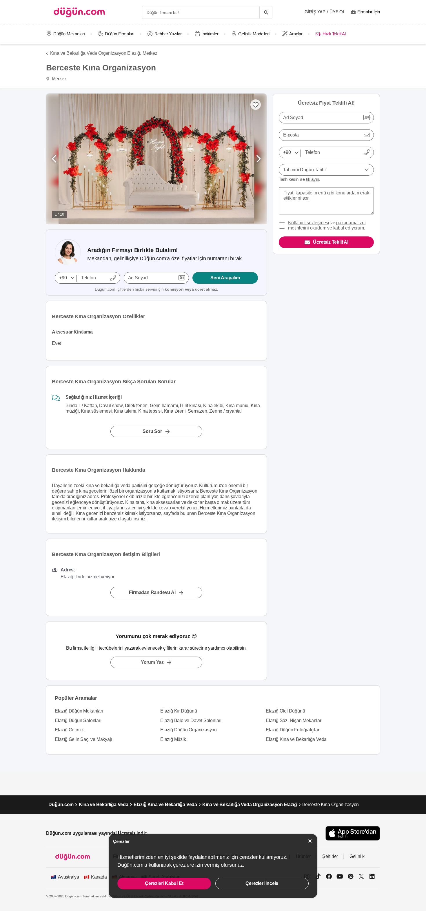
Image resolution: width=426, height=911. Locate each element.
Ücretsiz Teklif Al (330, 242)
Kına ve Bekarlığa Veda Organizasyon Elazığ (249, 804)
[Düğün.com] (79, 12)
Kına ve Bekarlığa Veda (103, 804)
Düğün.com (61, 804)
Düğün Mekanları (69, 33)
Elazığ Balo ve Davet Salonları (190, 720)
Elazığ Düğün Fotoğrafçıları (293, 729)
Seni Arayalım (225, 277)
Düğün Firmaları (119, 33)
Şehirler (330, 856)
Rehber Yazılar (168, 33)
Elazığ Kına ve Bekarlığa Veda (296, 739)
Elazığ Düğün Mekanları (79, 710)
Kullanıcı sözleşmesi (308, 222)
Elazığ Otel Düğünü (285, 710)
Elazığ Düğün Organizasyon (188, 729)
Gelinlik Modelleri (253, 33)
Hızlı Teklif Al (334, 33)
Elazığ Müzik (173, 739)
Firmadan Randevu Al (152, 592)
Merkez (150, 53)
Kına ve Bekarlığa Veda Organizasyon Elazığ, (95, 53)
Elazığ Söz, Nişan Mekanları (294, 720)
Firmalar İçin (368, 11)
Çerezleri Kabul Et (164, 883)
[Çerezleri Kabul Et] (310, 841)
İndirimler (209, 33)
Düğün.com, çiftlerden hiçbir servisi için (156, 289)
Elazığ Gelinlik (69, 729)
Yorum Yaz (152, 662)
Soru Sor (152, 431)
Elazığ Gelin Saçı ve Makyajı (83, 739)
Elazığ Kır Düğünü (178, 710)
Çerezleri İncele (261, 883)
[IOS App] (352, 833)
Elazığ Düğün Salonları (78, 720)
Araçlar (296, 33)
